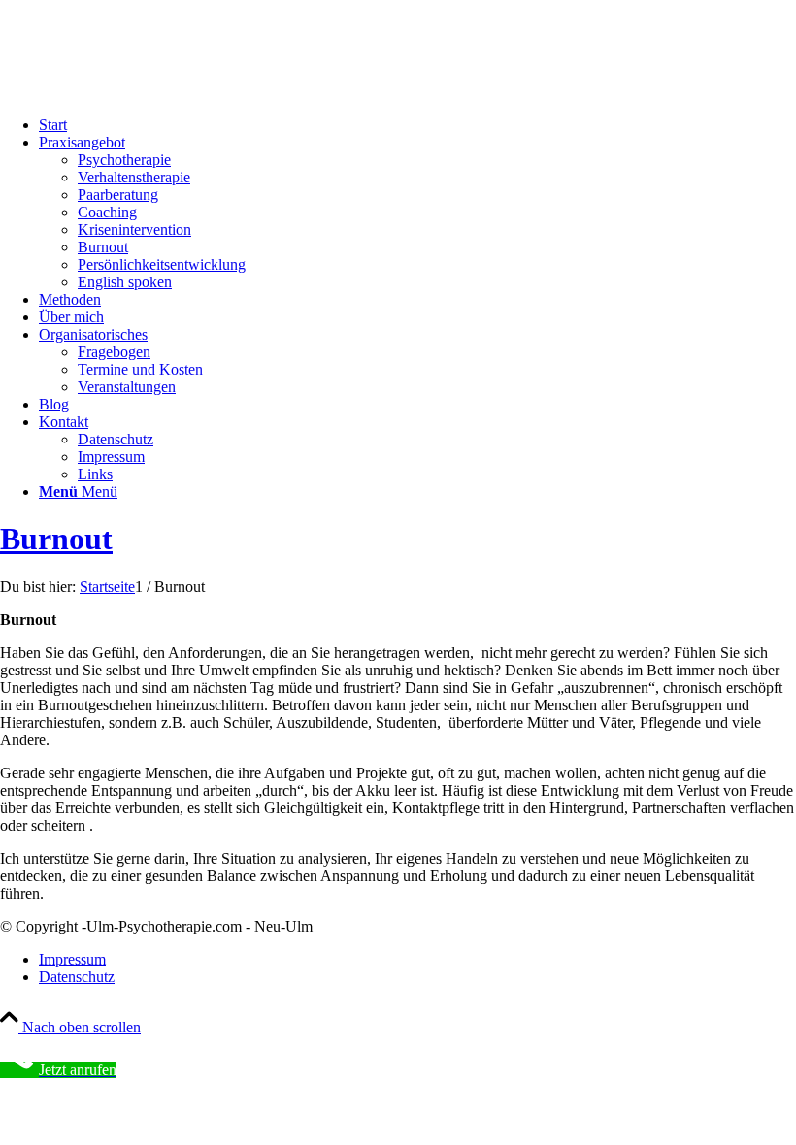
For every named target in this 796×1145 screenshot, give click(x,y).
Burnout (56, 538)
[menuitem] (417, 125)
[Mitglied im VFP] (145, 91)
